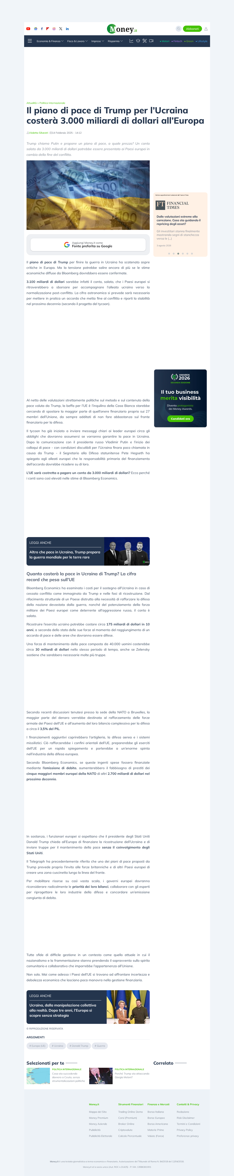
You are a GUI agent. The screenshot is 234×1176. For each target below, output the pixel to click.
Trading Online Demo (130, 1111)
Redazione (183, 1111)
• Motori (164, 41)
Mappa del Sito (98, 1111)
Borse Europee (156, 1117)
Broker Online (126, 1124)
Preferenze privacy (188, 1136)
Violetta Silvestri (38, 132)
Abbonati (192, 29)
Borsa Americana (158, 1124)
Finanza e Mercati (158, 1104)
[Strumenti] (144, 41)
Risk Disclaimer (186, 1117)
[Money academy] (138, 41)
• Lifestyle (201, 41)
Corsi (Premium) (127, 1117)
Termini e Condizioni (188, 1124)
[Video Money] (151, 41)
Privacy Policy (185, 1130)
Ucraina (58, 1045)
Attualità (32, 103)
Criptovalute (125, 1130)
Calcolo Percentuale (130, 1136)
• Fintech (176, 41)
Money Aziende (98, 1124)
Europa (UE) (38, 1045)
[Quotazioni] (131, 41)
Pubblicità (94, 1130)
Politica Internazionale (52, 103)
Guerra (101, 1045)
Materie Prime (156, 1130)
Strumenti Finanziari (130, 1104)
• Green (188, 41)
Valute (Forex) (156, 1136)
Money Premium (98, 1117)
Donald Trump (80, 1045)
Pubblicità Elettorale (100, 1136)
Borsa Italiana (156, 1111)
